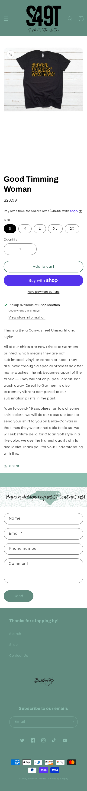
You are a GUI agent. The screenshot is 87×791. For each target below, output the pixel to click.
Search (15, 634)
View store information (27, 317)
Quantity (10, 239)
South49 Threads (37, 779)
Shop (13, 644)
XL (55, 228)
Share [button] (14, 466)
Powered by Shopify (57, 779)
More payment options (44, 291)
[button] (6, 18)
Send (18, 596)
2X (72, 228)
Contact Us (18, 655)
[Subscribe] (72, 722)
